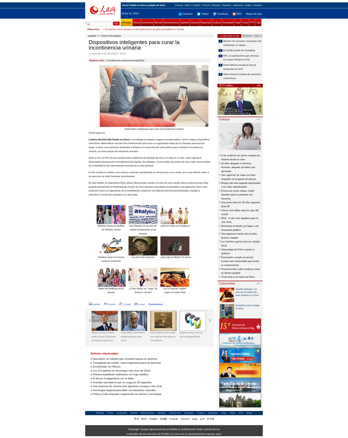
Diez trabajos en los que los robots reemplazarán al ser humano (143, 230)
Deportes (206, 22)
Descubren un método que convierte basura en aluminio (125, 358)
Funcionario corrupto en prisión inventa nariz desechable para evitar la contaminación (240, 261)
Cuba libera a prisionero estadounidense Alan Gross (133, 336)
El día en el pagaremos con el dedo (113, 378)
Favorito (111, 304)
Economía (147, 22)
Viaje (237, 22)
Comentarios (155, 304)
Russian (216, 5)
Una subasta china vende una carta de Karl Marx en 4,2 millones (163, 336)
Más (259, 85)
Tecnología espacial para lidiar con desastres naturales (124, 390)
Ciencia (195, 22)
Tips (258, 22)
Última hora (93, 29)
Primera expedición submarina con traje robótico (120, 374)
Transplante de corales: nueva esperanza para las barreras (127, 362)
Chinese (179, 5)
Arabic (248, 5)
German (258, 5)
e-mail (142, 304)
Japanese (238, 5)
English (196, 5)
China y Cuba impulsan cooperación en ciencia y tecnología (127, 393)
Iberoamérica (171, 22)
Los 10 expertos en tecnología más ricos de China (121, 370)
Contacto (187, 13)
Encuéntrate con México (107, 366)
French (206, 5)
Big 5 (188, 5)
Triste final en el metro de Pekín (238, 277)
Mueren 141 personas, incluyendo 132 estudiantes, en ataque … (242, 43)
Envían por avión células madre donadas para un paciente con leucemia (237, 194)
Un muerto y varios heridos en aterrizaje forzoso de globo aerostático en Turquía (144, 29)
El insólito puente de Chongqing (239, 50)
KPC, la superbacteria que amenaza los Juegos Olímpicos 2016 (241, 58)
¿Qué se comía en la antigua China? (178, 226)
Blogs (249, 413)
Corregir (127, 304)
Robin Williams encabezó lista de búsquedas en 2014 (239, 67)
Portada (126, 22)
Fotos (245, 22)
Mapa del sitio (254, 13)
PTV (252, 22)
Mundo (158, 22)
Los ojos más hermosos (143, 257)
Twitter (205, 13)
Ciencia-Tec (175, 413)
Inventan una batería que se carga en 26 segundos (122, 382)
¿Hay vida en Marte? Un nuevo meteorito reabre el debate (189, 257)
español (92, 35)
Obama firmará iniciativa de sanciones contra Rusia (242, 76)
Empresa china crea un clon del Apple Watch (191, 334)
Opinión (185, 22)
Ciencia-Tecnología (111, 35)
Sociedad (228, 22)
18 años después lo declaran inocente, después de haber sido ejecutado (238, 167)
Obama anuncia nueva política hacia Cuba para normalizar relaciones (104, 336)
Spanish (227, 5)
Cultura (217, 22)
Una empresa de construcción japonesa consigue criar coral (127, 386)
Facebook (222, 13)
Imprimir (96, 304)
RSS (238, 13)
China (136, 22)
